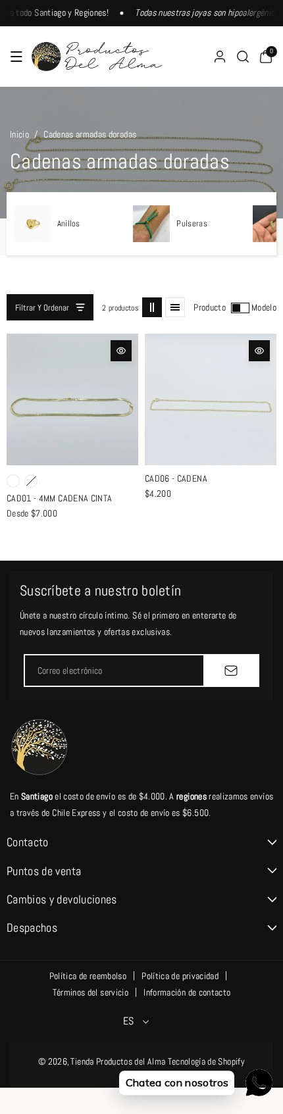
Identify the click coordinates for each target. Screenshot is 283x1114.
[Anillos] (32, 224)
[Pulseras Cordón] (151, 224)
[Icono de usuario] (220, 56)
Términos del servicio (90, 992)
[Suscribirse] (231, 670)
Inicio (19, 134)
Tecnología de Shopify (206, 1061)
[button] (16, 56)
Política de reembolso (87, 976)
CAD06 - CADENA (176, 478)
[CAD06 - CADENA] (210, 399)
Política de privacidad (180, 976)
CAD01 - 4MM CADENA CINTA (59, 498)
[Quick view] (121, 350)
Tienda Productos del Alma (117, 1061)
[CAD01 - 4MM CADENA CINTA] (72, 399)
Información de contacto (186, 992)
